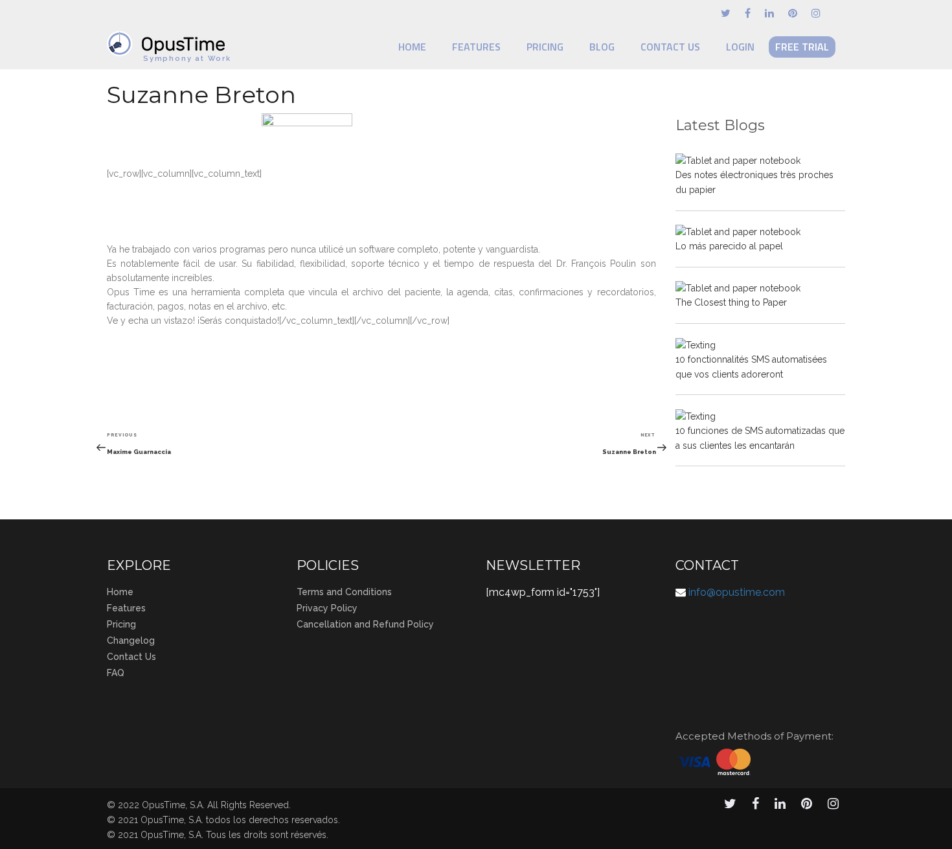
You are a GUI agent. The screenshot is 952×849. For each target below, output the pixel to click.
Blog (602, 46)
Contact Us (670, 46)
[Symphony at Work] (169, 37)
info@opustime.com (736, 592)
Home (412, 46)
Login (740, 46)
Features (476, 46)
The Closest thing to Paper (731, 302)
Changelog (131, 640)
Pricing (545, 46)
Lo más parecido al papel (729, 246)
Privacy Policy (327, 608)
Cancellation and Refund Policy (365, 624)
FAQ (115, 673)
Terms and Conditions (344, 592)
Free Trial (802, 46)
